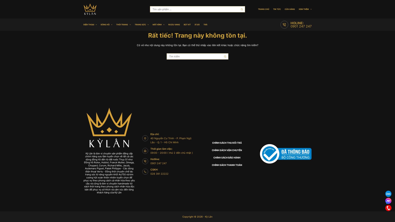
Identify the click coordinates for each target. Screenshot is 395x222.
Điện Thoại (88, 24)
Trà (205, 24)
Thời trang (122, 24)
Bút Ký (187, 24)
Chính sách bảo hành (226, 157)
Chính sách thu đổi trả (227, 142)
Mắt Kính (157, 24)
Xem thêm (304, 9)
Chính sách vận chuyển (227, 150)
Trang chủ (263, 9)
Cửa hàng (290, 9)
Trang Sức (140, 24)
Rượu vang (174, 24)
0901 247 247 (301, 26)
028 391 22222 (159, 173)
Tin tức (277, 9)
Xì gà (197, 24)
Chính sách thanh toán (227, 165)
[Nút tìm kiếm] (242, 9)
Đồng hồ (105, 24)
